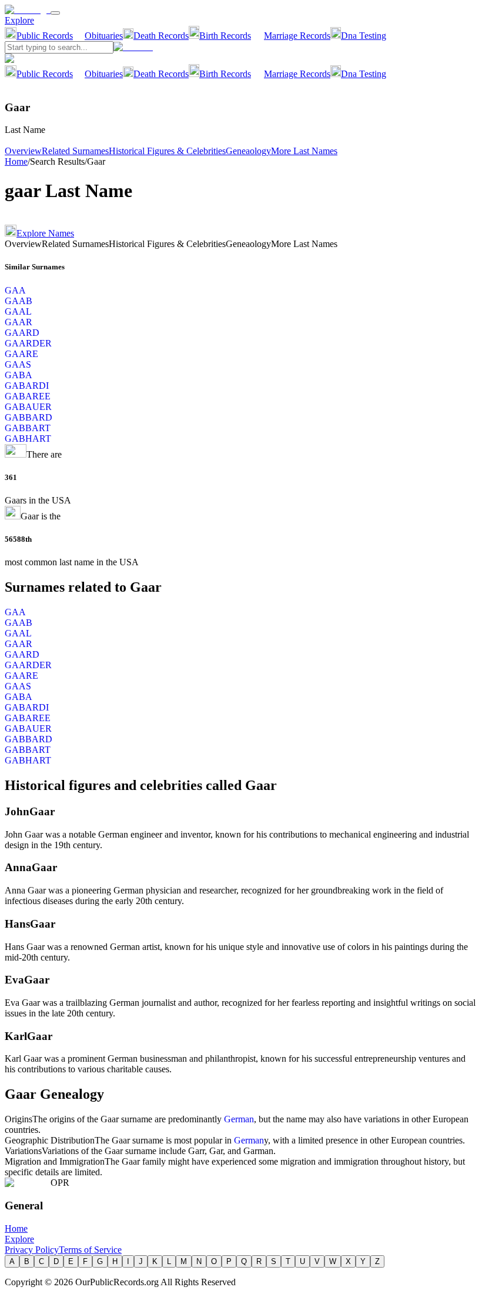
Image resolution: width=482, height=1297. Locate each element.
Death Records (161, 36)
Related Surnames (75, 151)
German (239, 1119)
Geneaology (248, 151)
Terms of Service (90, 1250)
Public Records (44, 36)
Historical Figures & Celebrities (167, 151)
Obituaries (104, 36)
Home (16, 161)
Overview (23, 151)
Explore (19, 20)
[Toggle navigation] (55, 13)
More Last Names (304, 151)
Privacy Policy (32, 1250)
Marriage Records (297, 36)
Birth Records (225, 36)
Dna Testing (363, 36)
